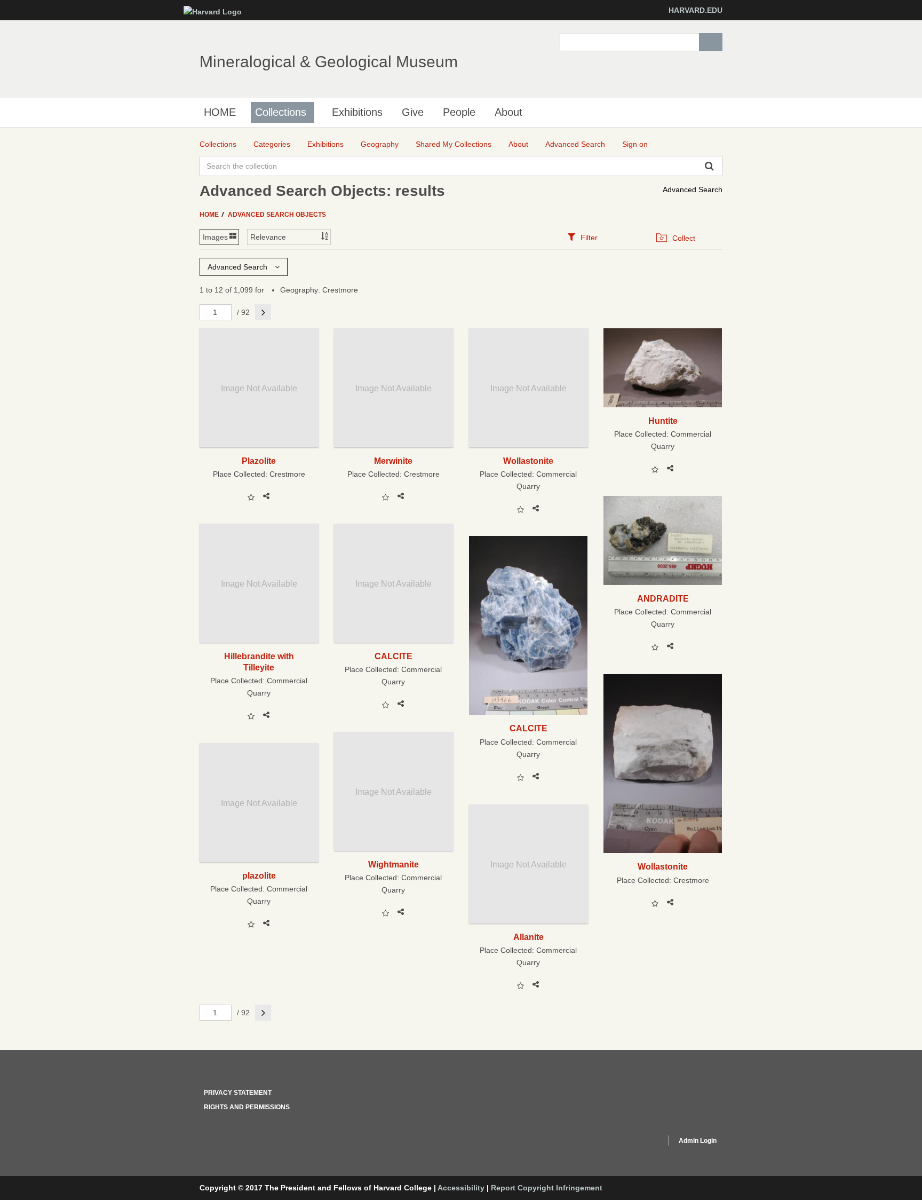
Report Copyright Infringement (546, 1187)
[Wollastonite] (662, 763)
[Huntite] (662, 367)
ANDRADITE (663, 598)
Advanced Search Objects (277, 214)
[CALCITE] (528, 625)
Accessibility (461, 1187)
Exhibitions (357, 112)
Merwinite (393, 460)
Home (210, 214)
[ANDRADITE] (662, 540)
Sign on (635, 144)
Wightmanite (393, 864)
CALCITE (393, 656)
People (459, 112)
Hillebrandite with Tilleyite (259, 661)
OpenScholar (638, 1142)
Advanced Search (692, 189)
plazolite (259, 875)
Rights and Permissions (247, 1107)
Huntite (663, 420)
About (508, 112)
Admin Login (698, 1140)
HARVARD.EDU (695, 10)
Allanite (528, 937)
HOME (220, 112)
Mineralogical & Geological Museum (329, 61)
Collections (280, 112)
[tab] (582, 237)
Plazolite (259, 460)
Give (413, 112)
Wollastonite (528, 460)
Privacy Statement (238, 1092)
